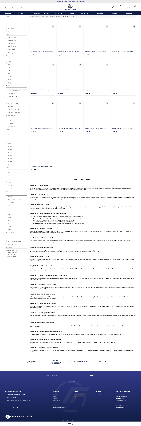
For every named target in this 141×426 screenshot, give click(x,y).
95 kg (9, 83)
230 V (9, 120)
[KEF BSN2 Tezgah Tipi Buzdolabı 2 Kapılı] (42, 152)
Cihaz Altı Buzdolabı (11, 256)
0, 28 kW (10, 143)
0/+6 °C (10, 196)
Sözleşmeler (55, 398)
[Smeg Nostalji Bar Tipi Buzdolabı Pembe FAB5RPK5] (96, 113)
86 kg (9, 79)
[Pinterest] (21, 407)
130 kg (9, 67)
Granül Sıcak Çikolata (121, 396)
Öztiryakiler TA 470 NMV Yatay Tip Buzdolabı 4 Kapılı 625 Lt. (96, 52)
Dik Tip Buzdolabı (10, 254)
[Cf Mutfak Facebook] (31, 416)
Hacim (8, 167)
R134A (9, 238)
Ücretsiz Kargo (12, 46)
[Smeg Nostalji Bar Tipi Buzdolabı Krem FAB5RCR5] (123, 113)
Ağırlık (7, 56)
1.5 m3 (9, 182)
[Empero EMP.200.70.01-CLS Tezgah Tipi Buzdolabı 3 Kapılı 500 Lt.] (42, 75)
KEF (9, 25)
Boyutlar (8, 85)
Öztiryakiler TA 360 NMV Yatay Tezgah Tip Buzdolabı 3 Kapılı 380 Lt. (69, 52)
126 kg (9, 64)
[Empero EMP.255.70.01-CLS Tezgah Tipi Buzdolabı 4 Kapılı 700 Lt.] (69, 75)
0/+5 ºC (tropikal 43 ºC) (14, 200)
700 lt (9, 230)
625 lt (9, 220)
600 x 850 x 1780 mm (14, 106)
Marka (7, 16)
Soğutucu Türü (10, 232)
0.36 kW (10, 165)
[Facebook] (6, 407)
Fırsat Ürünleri (12, 50)
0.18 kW (10, 149)
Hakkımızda (55, 394)
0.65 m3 (10, 173)
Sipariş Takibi (98, 394)
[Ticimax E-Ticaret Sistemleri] (70, 424)
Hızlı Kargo (11, 53)
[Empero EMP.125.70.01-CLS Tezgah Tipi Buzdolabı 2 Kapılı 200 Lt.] (123, 37)
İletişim (54, 396)
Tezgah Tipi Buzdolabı (12, 252)
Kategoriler (9, 247)
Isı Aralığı (8, 191)
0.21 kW (10, 155)
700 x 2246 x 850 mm (14, 109)
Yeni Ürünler (11, 43)
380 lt (9, 217)
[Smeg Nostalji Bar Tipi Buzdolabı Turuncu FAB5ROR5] (123, 75)
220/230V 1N (11, 126)
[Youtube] (17, 407)
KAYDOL (92, 375)
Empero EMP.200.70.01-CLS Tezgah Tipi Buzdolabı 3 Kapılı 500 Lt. (42, 90)
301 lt (9, 214)
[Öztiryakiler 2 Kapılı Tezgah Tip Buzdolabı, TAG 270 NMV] (42, 37)
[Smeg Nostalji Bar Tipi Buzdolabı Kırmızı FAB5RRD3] (96, 75)
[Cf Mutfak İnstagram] (27, 416)
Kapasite (8, 209)
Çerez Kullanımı (56, 400)
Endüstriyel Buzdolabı (11, 250)
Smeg (9, 31)
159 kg (9, 70)
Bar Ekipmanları (120, 398)
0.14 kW (10, 162)
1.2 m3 (9, 179)
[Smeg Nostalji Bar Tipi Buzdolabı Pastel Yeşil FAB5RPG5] (42, 113)
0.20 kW (10, 152)
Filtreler (8, 34)
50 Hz (9, 135)
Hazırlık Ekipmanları (121, 400)
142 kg (9, 61)
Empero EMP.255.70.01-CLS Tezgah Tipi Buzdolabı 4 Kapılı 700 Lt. (69, 90)
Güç (7, 138)
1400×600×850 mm (13, 94)
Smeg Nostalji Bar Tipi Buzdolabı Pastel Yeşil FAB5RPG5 (42, 128)
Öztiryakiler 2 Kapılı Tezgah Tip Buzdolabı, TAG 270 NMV (42, 52)
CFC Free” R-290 (12, 244)
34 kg (9, 76)
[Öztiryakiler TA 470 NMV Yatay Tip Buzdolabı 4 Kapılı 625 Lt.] (96, 37)
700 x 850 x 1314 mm (14, 112)
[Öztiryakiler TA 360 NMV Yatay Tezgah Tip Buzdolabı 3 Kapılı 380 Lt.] (69, 37)
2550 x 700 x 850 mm (14, 100)
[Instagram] (14, 407)
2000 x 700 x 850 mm (14, 97)
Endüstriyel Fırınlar (120, 403)
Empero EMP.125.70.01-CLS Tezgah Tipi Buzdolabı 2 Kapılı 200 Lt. (123, 52)
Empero (10, 22)
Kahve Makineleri (120, 394)
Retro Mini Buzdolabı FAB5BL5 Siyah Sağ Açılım (69, 128)
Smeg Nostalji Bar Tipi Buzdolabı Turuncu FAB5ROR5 (123, 90)
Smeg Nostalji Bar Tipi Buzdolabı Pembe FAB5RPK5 (96, 128)
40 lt (9, 223)
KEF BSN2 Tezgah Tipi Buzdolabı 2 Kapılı (41, 166)
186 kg (9, 73)
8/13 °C (10, 206)
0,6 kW (10, 159)
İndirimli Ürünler (12, 37)
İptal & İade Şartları (78, 394)
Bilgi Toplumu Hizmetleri (58, 403)
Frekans (8, 129)
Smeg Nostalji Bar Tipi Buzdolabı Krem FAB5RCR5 (123, 128)
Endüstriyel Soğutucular (122, 405)
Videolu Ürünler (12, 40)
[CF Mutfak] (70, 7)
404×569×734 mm (13, 103)
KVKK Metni (55, 405)
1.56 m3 (10, 185)
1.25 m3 (10, 188)
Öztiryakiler (11, 28)
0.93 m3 (10, 176)
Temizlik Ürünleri (120, 407)
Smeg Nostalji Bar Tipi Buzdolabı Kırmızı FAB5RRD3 (96, 90)
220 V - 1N (10, 123)
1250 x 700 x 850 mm (14, 91)
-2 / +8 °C (11, 203)
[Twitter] (10, 407)
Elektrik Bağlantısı (10, 115)
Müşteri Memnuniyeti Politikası (60, 407)
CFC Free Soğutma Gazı (14, 241)
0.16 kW (10, 146)
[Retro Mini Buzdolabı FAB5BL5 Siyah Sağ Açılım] (69, 113)
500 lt (9, 226)
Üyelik (75, 396)
